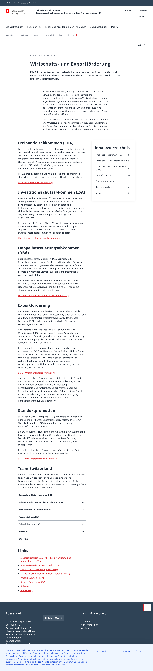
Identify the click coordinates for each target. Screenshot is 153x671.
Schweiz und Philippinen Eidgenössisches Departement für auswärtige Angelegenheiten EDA (68, 11)
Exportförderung (103, 175)
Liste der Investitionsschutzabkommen (38, 238)
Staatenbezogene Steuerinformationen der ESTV (42, 295)
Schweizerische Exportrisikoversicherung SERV (44, 573)
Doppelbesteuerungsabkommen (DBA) (111, 168)
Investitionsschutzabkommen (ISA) (112, 160)
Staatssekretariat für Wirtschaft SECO (39, 565)
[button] (14, 27)
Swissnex (25, 586)
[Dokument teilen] (145, 44)
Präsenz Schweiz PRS (31, 577)
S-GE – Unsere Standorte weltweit (35, 372)
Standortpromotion (105, 181)
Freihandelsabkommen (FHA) (109, 155)
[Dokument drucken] (139, 44)
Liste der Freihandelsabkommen (34, 182)
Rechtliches (59, 664)
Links (98, 193)
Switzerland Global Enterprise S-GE (38, 569)
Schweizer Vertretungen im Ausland (89, 624)
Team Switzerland (104, 187)
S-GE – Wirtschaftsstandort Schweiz (36, 458)
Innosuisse (25, 590)
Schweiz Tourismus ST (31, 582)
